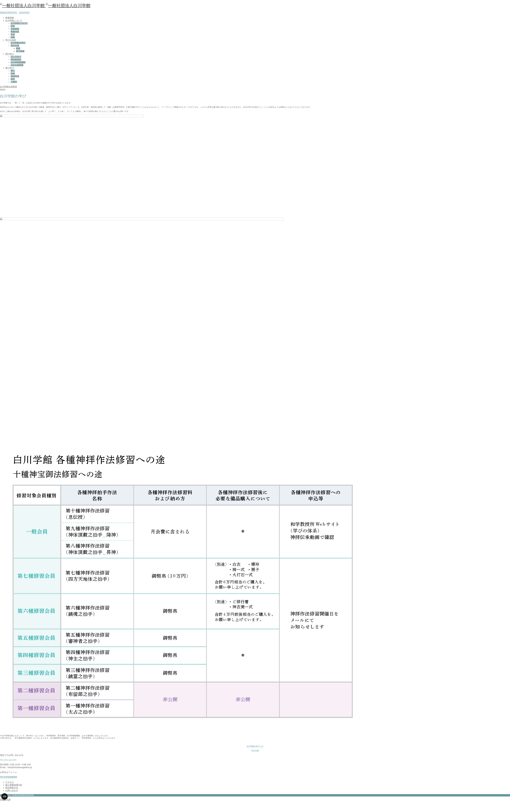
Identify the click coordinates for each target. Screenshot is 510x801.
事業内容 (15, 32)
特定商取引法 (11, 788)
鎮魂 (13, 73)
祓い (13, 71)
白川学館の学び (18, 43)
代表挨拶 (15, 29)
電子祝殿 (20, 51)
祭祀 (13, 79)
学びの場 (15, 45)
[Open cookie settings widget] (4, 796)
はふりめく (16, 57)
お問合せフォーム (8, 777)
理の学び (9, 54)
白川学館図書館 (18, 62)
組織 (13, 37)
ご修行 (14, 82)
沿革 (13, 34)
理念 (13, 26)
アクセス (9, 782)
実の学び (9, 68)
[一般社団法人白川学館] (45, 5)
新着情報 (9, 18)
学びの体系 (10, 40)
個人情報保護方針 (13, 785)
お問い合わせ (11, 790)
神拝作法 (15, 76)
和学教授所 (24, 13)
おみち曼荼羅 (17, 65)
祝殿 (18, 48)
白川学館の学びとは (255, 746)
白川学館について (13, 20)
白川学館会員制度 (8, 13)
